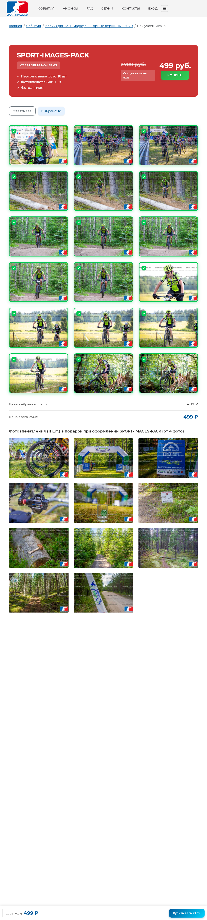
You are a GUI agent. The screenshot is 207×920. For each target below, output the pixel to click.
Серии (107, 8)
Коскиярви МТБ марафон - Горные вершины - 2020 (89, 26)
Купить (175, 75)
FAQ (90, 8)
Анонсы (70, 8)
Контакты (130, 8)
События (46, 8)
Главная (15, 26)
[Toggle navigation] (164, 8)
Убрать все (22, 111)
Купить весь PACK (187, 913)
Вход (153, 8)
